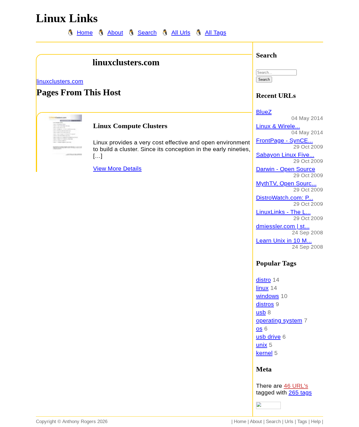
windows (267, 296)
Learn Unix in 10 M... (284, 240)
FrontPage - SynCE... (284, 140)
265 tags (300, 392)
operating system (279, 320)
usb (261, 312)
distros (265, 304)
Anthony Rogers (79, 421)
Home (85, 32)
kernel (264, 353)
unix (261, 344)
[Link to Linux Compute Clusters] (59, 166)
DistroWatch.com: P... (284, 197)
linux (262, 288)
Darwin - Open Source (285, 169)
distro (263, 279)
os (259, 328)
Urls (289, 421)
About (115, 32)
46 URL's (296, 385)
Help (316, 421)
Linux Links (67, 18)
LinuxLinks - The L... (283, 212)
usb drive (268, 336)
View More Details (117, 168)
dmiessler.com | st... (283, 226)
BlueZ (264, 112)
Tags (302, 421)
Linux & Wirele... (278, 126)
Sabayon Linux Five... (285, 154)
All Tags (215, 32)
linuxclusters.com (126, 62)
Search (147, 32)
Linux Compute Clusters (130, 126)
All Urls (180, 32)
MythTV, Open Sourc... (286, 183)
